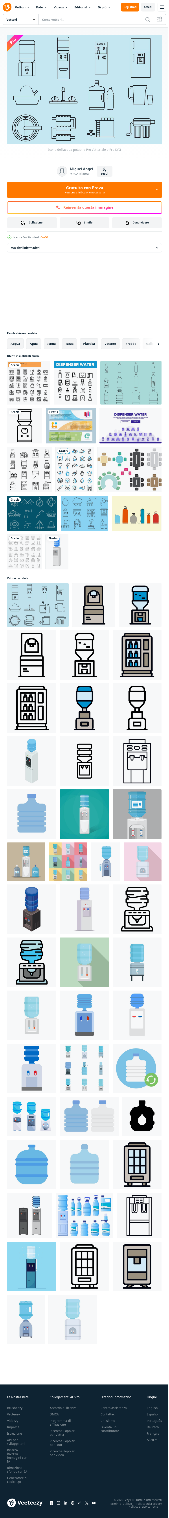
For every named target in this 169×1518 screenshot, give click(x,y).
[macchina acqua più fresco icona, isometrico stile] (31, 907)
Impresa (13, 1425)
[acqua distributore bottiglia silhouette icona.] (142, 1114)
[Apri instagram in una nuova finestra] (58, 1501)
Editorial (80, 7)
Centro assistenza (114, 1405)
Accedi (148, 7)
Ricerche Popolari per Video (62, 1451)
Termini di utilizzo (117, 1501)
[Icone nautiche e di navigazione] (32, 510)
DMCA (54, 1412)
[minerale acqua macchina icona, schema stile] (31, 705)
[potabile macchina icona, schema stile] (84, 1264)
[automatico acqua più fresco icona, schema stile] (139, 1213)
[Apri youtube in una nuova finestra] (94, 1501)
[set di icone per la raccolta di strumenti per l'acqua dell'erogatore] (75, 380)
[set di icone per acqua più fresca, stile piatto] (68, 859)
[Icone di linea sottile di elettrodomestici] (28, 380)
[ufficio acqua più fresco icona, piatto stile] (143, 859)
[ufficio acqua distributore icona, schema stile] (137, 705)
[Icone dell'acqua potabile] (38, 602)
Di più (102, 7)
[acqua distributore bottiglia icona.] (31, 811)
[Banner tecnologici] (71, 423)
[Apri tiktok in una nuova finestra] (79, 1501)
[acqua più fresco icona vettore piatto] (93, 602)
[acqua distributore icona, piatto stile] (137, 960)
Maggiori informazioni (25, 245)
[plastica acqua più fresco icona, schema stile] (84, 652)
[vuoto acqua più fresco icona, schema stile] (137, 758)
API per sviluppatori (16, 1440)
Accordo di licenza (63, 1405)
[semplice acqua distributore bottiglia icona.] (84, 1162)
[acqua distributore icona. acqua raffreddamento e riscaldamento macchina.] (31, 1066)
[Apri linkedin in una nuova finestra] (65, 1501)
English (148, 1405)
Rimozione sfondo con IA (17, 1467)
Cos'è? (44, 237)
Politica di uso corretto (140, 1504)
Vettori (20, 7)
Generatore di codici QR (17, 1478)
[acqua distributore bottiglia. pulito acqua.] (31, 1162)
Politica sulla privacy (145, 1501)
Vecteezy (13, 1412)
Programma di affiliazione (60, 1420)
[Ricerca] (147, 19)
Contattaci (108, 1412)
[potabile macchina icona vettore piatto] (137, 1162)
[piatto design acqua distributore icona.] (84, 1013)
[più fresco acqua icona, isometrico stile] (31, 758)
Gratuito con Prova (84, 189)
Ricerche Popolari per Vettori (62, 1430)
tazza (69, 341)
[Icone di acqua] (84, 510)
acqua (15, 341)
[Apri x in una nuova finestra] (86, 1501)
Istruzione (14, 1431)
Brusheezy (14, 1405)
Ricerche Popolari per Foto (62, 1441)
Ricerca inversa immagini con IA (17, 1453)
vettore (110, 341)
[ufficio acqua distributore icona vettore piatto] (84, 705)
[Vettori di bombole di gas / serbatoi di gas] (137, 510)
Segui (104, 174)
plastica (89, 341)
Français (149, 1431)
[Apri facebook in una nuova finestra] (51, 1501)
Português (151, 1418)
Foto (39, 7)
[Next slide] (152, 341)
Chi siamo (108, 1418)
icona (51, 341)
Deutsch (149, 1425)
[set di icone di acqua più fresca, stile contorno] (29, 467)
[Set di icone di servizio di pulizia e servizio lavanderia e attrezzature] (24, 549)
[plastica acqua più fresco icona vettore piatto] (140, 602)
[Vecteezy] (7, 7)
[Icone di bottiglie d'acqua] (131, 380)
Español (149, 1412)
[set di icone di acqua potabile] (74, 467)
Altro (147, 1437)
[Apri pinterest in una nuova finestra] (72, 1501)
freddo (131, 341)
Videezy (12, 1418)
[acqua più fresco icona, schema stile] (31, 652)
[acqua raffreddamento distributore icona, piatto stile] (84, 960)
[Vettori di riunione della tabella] (129, 467)
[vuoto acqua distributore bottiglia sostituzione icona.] (137, 1066)
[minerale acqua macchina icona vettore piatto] (137, 652)
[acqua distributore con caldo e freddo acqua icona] (137, 1013)
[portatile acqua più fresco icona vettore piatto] (137, 1264)
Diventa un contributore (110, 1427)
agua (34, 341)
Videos (59, 7)
